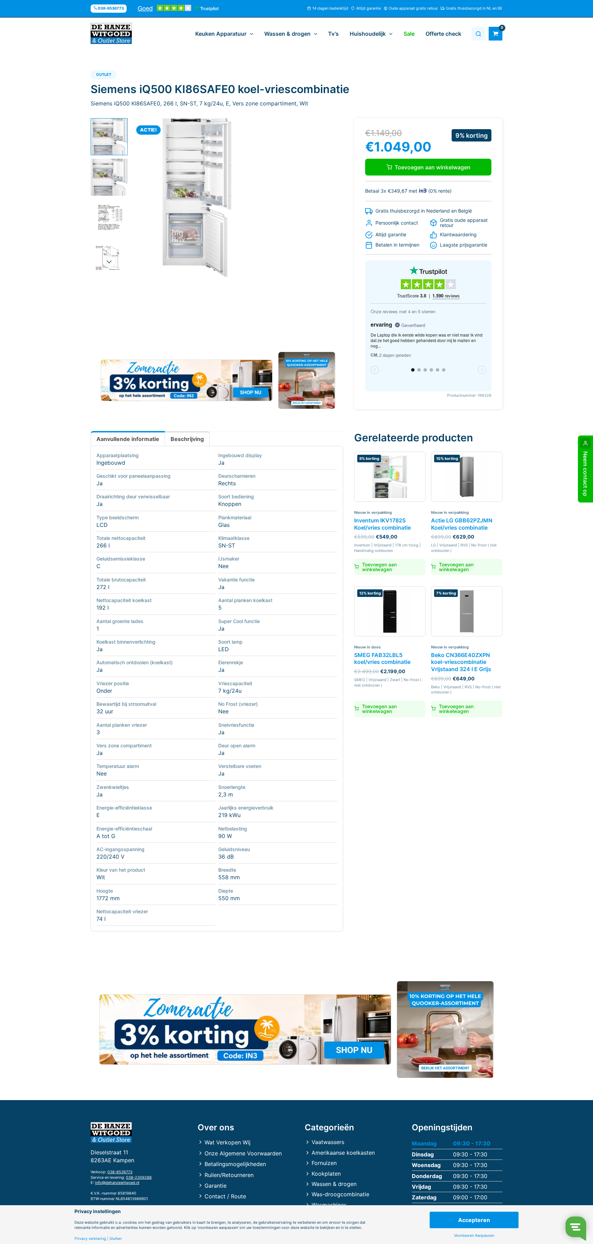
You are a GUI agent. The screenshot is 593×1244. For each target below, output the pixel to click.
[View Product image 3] (109, 217)
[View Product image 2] (109, 177)
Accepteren (474, 1220)
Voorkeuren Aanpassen (474, 1235)
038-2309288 (139, 1177)
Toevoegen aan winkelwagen (432, 167)
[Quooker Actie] (307, 380)
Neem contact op (585, 473)
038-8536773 (119, 1171)
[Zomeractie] (186, 381)
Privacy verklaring (90, 1239)
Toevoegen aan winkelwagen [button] (379, 567)
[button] (249, 33)
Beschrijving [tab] (187, 439)
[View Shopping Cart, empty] (495, 34)
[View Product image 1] (109, 136)
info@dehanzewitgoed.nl (117, 1182)
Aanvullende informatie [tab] (127, 439)
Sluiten (115, 1239)
